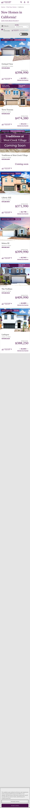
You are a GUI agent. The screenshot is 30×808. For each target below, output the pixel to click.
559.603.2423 (6, 338)
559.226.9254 (6, 201)
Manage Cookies (15, 801)
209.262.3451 (5, 247)
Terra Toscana (7, 110)
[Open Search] (21, 2)
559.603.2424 (6, 113)
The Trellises (7, 289)
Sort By (16, 25)
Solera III (5, 243)
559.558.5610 (6, 159)
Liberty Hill (6, 198)
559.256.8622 (6, 68)
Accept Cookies (15, 805)
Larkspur (5, 335)
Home (3, 7)
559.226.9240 (6, 293)
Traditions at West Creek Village (15, 155)
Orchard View (7, 64)
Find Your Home (11, 7)
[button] (1, 49)
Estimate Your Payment (22, 80)
